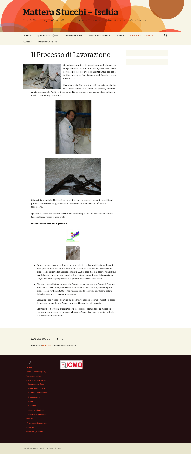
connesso (46, 345)
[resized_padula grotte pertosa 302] (73, 253)
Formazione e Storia (73, 35)
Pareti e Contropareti (37, 388)
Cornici (31, 401)
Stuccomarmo (34, 397)
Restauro (32, 405)
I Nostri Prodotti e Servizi (99, 35)
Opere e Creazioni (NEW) (47, 35)
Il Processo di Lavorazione (141, 35)
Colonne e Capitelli (36, 410)
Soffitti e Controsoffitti (37, 392)
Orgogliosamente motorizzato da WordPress (42, 448)
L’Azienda (27, 35)
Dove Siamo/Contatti (47, 41)
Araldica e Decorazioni (37, 414)
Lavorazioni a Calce (36, 384)
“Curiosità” (27, 41)
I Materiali (120, 35)
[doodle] (73, 236)
